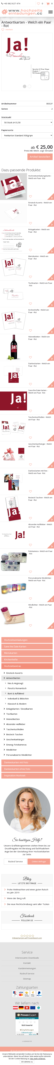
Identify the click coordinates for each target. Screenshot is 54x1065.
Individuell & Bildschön (18, 698)
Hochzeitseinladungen (15, 639)
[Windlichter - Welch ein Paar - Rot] (13, 615)
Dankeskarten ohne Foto (17, 768)
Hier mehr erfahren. (38, 1058)
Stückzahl (6, 117)
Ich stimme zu (27, 1061)
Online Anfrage (39, 861)
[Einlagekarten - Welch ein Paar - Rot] (13, 240)
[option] (27, 58)
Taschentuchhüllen (15, 729)
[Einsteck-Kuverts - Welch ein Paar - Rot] (13, 213)
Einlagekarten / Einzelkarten (19, 708)
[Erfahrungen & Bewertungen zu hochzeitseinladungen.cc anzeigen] (27, 1025)
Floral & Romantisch (17, 688)
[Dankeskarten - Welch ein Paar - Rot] (13, 374)
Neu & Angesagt (15, 683)
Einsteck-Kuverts (14, 673)
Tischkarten (11, 713)
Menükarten (10, 652)
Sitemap (27, 978)
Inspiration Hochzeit (14, 775)
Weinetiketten (13, 719)
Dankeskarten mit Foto (16, 762)
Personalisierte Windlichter (19, 755)
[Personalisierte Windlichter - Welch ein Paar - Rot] (13, 588)
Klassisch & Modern (17, 703)
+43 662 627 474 (12, 3)
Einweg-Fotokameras (16, 744)
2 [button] (29, 86)
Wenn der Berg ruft (16, 898)
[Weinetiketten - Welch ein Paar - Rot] (13, 347)
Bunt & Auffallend (16, 693)
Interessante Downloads (27, 957)
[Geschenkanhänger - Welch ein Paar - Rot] (13, 454)
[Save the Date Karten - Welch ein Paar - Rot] (13, 401)
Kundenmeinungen (27, 968)
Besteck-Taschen (14, 734)
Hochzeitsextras (12, 666)
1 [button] (24, 86)
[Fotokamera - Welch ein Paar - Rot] (13, 562)
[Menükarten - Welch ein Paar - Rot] (13, 267)
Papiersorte (7, 130)
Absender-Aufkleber (15, 724)
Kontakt (27, 963)
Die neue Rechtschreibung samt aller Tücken (28, 904)
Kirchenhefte (11, 659)
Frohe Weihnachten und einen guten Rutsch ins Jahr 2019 (27, 891)
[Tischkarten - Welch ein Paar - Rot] (13, 293)
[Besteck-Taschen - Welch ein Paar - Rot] (13, 508)
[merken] (7, 29)
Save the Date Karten (15, 646)
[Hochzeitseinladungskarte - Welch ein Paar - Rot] (13, 186)
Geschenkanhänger (15, 739)
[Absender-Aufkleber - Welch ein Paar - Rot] (13, 535)
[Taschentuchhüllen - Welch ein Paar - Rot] (13, 428)
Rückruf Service (15, 861)
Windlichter (11, 749)
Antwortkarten (13, 678)
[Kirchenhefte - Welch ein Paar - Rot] (13, 320)
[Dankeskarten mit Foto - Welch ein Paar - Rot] (13, 481)
